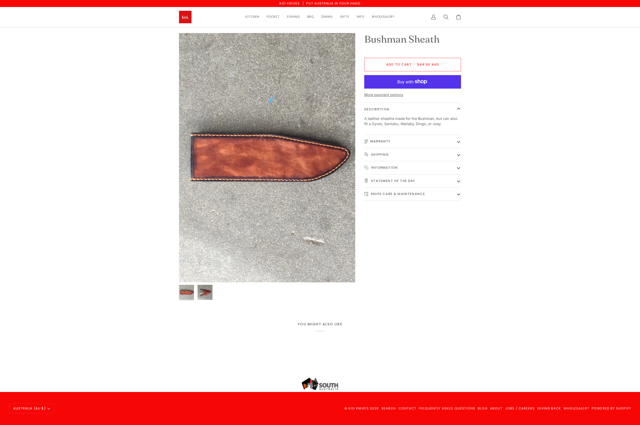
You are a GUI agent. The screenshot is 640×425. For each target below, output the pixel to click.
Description (377, 109)
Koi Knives (358, 408)
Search (389, 408)
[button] (252, 17)
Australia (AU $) (29, 408)
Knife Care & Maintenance (397, 193)
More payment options (383, 95)
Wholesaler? (576, 408)
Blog (483, 408)
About (496, 408)
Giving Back (549, 408)
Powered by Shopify (611, 408)
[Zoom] (188, 273)
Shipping (379, 154)
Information (384, 167)
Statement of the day (393, 180)
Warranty (380, 141)
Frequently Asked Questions (447, 408)
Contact (407, 408)
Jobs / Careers (520, 408)
